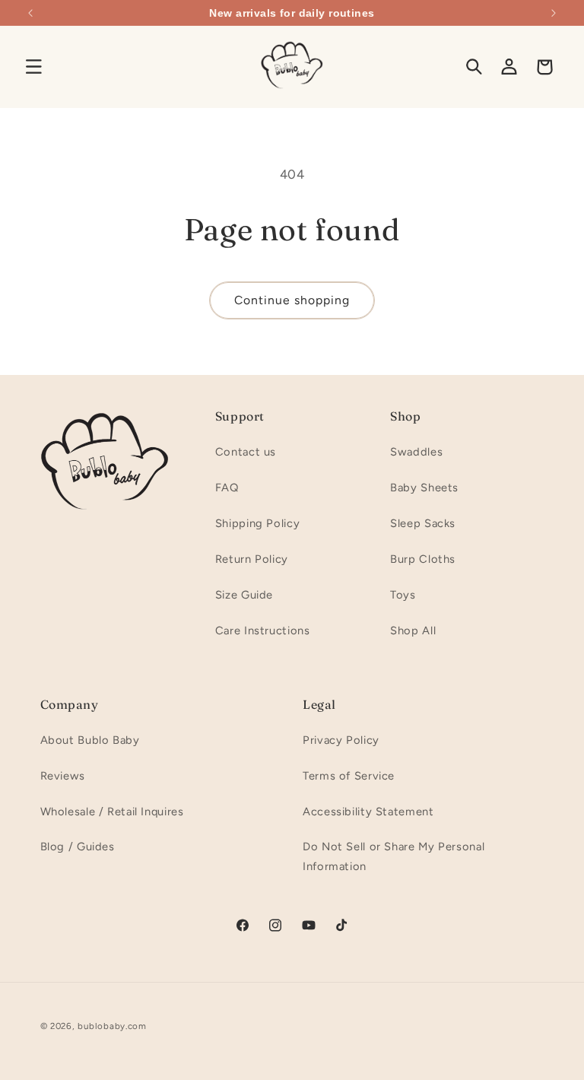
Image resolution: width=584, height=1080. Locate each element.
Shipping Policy (257, 523)
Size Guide (244, 595)
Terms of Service (349, 776)
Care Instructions (262, 630)
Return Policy (251, 559)
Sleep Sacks (422, 523)
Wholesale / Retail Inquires (112, 811)
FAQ (227, 487)
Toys (403, 595)
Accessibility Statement (368, 811)
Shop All (413, 630)
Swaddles (416, 452)
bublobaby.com (112, 1026)
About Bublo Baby (90, 740)
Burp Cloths (422, 559)
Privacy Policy (341, 740)
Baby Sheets (424, 487)
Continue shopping (292, 300)
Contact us (245, 452)
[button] (33, 66)
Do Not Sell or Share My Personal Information (393, 856)
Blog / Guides (77, 846)
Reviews (62, 776)
